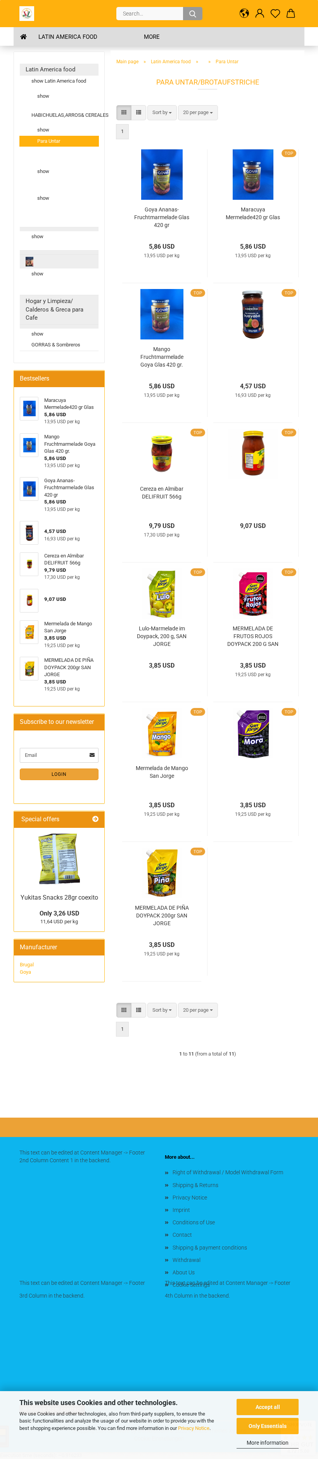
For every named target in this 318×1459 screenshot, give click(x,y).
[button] (244, 13)
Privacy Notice (193, 1428)
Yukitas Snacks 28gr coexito (59, 897)
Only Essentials (268, 1426)
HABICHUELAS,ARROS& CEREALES (65, 115)
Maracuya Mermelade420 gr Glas (253, 213)
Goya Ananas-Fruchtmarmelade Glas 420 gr (161, 217)
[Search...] (192, 13)
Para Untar (48, 141)
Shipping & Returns (195, 1185)
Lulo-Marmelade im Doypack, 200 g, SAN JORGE (162, 636)
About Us (184, 1272)
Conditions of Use (194, 1222)
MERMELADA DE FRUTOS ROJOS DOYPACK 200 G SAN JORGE (252, 636)
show (43, 96)
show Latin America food (58, 81)
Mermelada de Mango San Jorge (162, 772)
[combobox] (162, 112)
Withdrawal (186, 1260)
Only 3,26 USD (59, 913)
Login (59, 774)
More (152, 36)
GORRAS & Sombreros (55, 345)
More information (268, 1443)
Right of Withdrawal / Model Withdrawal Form (228, 1172)
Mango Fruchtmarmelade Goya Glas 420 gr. (161, 357)
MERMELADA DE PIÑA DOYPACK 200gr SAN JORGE (162, 915)
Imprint (181, 1210)
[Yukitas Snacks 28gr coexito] (59, 859)
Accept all (268, 1407)
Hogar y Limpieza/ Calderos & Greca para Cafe (54, 309)
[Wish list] (275, 13)
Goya (25, 972)
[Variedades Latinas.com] (29, 13)
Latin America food (67, 36)
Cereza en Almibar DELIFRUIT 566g (161, 493)
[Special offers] (95, 819)
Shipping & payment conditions (210, 1247)
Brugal (27, 964)
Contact (182, 1235)
